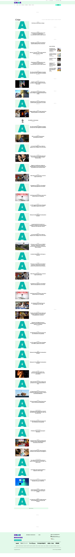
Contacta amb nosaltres (17, 540)
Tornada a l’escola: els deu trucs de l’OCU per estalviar (52, 54)
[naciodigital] (17, 543)
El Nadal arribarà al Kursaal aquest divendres (38, 431)
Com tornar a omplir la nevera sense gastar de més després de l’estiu (52, 69)
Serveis (38, 351)
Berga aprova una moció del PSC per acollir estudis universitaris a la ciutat (38, 102)
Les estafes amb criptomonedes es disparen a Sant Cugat (38, 470)
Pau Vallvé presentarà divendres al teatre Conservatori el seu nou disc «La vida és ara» (38, 461)
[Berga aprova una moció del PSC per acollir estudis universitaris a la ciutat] (22, 103)
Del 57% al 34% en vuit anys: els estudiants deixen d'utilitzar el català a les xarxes (38, 83)
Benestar (49, 19)
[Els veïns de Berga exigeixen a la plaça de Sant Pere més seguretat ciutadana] (22, 74)
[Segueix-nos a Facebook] (14, 537)
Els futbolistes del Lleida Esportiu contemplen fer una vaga (38, 304)
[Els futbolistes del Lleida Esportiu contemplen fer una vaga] (22, 305)
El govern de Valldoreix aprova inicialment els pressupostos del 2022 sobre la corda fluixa (38, 323)
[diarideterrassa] (32, 543)
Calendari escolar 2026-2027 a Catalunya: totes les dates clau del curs (52, 64)
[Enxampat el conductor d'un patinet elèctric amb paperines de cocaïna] (22, 187)
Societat (38, 61)
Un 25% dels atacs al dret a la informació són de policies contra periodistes (38, 372)
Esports (38, 400)
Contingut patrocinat (58, 19)
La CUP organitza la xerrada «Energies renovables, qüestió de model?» (38, 343)
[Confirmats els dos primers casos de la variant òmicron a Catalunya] (22, 197)
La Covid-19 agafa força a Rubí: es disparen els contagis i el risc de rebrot (38, 147)
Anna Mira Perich (38, 54)
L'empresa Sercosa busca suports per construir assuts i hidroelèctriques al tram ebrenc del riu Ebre (38, 441)
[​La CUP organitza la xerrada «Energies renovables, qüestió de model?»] (22, 207)
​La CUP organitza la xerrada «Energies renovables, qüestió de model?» (38, 206)
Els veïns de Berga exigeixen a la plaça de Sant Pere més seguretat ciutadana (38, 73)
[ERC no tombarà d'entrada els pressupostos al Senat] (22, 138)
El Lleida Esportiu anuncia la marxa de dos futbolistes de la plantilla (38, 333)
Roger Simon (38, 74)
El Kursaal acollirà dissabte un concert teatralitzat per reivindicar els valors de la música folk (38, 412)
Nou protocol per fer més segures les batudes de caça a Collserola (38, 480)
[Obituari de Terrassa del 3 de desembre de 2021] (22, 364)
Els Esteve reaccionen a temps (38, 23)
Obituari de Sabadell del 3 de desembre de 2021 (38, 215)
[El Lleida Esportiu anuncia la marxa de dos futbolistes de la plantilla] (22, 334)
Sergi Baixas (38, 325)
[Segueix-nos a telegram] (19, 537)
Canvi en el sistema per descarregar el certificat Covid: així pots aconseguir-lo (38, 451)
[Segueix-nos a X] (16, 537)
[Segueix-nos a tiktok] (21, 537)
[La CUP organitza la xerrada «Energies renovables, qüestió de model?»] (22, 344)
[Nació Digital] (22, 3)
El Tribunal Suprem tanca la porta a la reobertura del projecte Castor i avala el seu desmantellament (38, 392)
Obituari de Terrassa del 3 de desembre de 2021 (38, 363)
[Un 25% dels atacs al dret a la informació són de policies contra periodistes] (22, 374)
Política (38, 51)
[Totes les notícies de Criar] (17, 2)
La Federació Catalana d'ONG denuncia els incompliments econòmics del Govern (38, 500)
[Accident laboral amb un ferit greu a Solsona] (22, 256)
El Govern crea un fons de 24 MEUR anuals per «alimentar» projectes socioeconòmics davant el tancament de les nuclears (38, 246)
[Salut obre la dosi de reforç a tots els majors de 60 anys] (22, 177)
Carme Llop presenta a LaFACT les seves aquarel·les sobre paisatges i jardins (38, 490)
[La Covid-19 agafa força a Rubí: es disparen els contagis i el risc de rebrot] (22, 148)
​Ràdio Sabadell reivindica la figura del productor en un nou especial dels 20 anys (38, 382)
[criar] (57, 543)
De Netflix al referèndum (33, 120)
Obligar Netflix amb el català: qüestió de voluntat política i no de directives (38, 112)
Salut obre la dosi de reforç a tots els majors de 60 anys (38, 176)
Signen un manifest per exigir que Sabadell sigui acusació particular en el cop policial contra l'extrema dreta (38, 166)
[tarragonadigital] (41, 543)
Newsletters (51, 0)
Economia (38, 341)
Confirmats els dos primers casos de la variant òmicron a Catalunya (38, 196)
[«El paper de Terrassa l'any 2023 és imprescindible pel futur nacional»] (22, 45)
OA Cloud (59, 549)
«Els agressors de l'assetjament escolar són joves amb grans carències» (52, 49)
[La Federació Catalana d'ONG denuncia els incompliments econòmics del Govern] (22, 501)
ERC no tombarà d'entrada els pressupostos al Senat (38, 137)
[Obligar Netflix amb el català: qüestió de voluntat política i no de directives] (22, 113)
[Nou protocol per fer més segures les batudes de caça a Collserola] (22, 482)
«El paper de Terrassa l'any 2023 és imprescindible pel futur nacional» (38, 43)
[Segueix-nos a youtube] (20, 537)
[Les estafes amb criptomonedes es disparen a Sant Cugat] (22, 472)
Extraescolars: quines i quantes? (52, 58)
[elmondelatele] (50, 543)
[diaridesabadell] (24, 543)
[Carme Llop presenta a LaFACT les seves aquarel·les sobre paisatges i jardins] (22, 492)
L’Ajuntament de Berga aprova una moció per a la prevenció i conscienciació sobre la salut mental (38, 33)
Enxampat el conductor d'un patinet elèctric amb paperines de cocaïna (38, 186)
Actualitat (43, 19)
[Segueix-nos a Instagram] (17, 537)
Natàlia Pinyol (51, 66)
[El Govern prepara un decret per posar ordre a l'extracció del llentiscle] (22, 403)
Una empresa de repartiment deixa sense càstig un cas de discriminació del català (38, 92)
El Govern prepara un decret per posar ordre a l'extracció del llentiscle (38, 402)
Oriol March (33, 121)
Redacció (50, 71)
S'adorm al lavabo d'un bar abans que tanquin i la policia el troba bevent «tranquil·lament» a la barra (38, 314)
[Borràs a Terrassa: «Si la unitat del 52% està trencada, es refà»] (22, 54)
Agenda (46, 19)
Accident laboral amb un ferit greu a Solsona (38, 255)
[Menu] (14, 5)
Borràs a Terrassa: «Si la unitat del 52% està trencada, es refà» (38, 53)
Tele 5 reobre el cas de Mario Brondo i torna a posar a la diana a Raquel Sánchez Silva (38, 157)
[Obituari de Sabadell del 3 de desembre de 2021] (22, 217)
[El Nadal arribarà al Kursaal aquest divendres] (22, 433)
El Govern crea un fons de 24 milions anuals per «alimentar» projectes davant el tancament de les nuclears (38, 265)
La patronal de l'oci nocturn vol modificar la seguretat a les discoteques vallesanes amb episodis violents (38, 225)
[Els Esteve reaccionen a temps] (22, 25)
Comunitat (52, 19)
